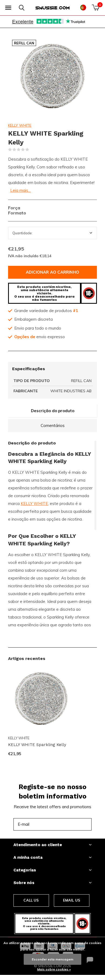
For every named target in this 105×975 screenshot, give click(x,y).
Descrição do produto (52, 410)
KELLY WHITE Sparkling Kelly (37, 744)
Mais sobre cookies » (54, 969)
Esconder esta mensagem (52, 959)
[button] (8, 8)
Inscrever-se (75, 824)
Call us (31, 900)
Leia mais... (20, 190)
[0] (95, 7)
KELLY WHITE (20, 125)
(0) (32, 149)
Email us (71, 900)
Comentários (53, 425)
